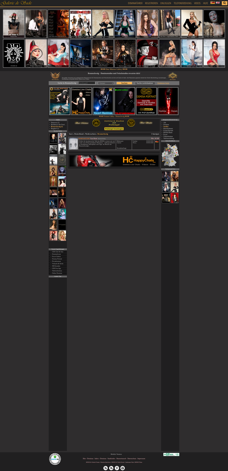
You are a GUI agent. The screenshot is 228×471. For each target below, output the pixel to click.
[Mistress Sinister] (62, 218)
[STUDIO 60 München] (13, 54)
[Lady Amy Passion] (53, 240)
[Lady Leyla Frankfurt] (36, 24)
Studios (165, 126)
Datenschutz (131, 459)
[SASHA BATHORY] (53, 164)
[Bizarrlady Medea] (53, 175)
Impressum (141, 459)
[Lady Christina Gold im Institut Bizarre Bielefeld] (102, 24)
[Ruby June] (53, 186)
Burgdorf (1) (55, 128)
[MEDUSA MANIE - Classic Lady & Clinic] (166, 191)
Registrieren (151, 3)
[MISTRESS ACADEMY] (62, 229)
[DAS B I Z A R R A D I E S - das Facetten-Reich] (62, 175)
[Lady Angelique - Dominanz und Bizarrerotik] (62, 143)
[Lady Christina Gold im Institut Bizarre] (175, 191)
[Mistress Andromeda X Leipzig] (36, 54)
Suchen (124, 83)
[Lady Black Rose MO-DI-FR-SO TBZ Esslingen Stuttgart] (58, 24)
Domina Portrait (57, 259)
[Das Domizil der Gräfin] (53, 153)
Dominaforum (56, 254)
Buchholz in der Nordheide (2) (58, 125)
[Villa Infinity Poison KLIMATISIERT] (62, 164)
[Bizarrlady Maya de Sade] (53, 143)
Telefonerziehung (183, 3)
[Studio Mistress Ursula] (62, 240)
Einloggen (165, 3)
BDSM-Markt (167, 132)
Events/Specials (168, 130)
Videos (197, 3)
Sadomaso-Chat (129, 462)
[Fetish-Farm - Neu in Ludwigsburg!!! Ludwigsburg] (80, 54)
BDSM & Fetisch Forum (92, 462)
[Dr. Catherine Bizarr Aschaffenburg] (191, 54)
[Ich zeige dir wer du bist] (166, 202)
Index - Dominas (100, 459)
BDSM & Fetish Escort (118, 462)
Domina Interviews (106, 462)
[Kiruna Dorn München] (13, 24)
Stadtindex (111, 459)
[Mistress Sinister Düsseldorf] (102, 54)
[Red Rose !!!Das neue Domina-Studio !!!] (62, 197)
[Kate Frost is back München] (191, 24)
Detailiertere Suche (163, 83)
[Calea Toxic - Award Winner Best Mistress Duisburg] (169, 54)
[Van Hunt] (73, 149)
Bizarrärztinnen (168, 128)
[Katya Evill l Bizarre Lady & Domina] (53, 218)
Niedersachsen (90, 134)
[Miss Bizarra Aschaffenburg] (58, 54)
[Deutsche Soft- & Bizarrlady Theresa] (62, 208)
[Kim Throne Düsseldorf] (125, 24)
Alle (164, 123)
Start (71, 134)
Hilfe (205, 3)
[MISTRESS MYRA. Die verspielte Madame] (62, 186)
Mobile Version (116, 454)
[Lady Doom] (166, 181)
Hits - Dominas (88, 459)
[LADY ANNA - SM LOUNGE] (175, 181)
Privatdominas (56, 261)
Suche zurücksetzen (145, 83)
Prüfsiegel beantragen (114, 129)
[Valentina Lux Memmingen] (147, 24)
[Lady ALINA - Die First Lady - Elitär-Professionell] (175, 202)
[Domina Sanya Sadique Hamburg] (125, 54)
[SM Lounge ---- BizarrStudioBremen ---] (53, 197)
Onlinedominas (168, 136)
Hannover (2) (55, 123)
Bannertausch (121, 459)
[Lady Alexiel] (62, 153)
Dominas (166, 125)
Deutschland (78, 134)
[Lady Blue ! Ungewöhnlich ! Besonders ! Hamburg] (169, 24)
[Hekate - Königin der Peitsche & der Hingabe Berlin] (147, 54)
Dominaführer (135, 3)
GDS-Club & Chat (57, 251)
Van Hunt (93, 139)
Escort (165, 134)
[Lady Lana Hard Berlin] (214, 54)
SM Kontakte (56, 266)
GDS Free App (56, 268)
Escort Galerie (56, 256)
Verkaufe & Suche (57, 263)
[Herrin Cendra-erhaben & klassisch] (53, 229)
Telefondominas (57, 271)
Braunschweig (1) (57, 126)
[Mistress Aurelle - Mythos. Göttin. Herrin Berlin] (214, 24)
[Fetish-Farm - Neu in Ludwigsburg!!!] (53, 208)
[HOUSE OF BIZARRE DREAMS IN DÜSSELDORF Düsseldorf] (80, 24)
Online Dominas (57, 273)
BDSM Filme (138, 462)
